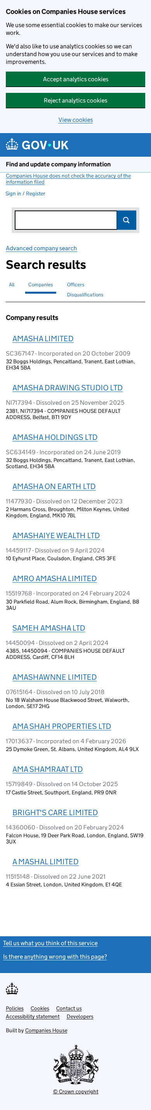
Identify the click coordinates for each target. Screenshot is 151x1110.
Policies (15, 1008)
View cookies (75, 119)
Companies (40, 284)
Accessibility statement (33, 1016)
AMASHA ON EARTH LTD (54, 486)
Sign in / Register (25, 193)
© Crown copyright (75, 1091)
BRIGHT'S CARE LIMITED (55, 812)
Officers (75, 284)
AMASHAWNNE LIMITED (54, 677)
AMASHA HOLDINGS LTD (55, 437)
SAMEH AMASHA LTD (48, 628)
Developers (80, 1016)
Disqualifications (85, 295)
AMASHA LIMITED (43, 338)
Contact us (69, 1008)
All (11, 284)
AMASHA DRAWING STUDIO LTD (67, 387)
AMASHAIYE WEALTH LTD (56, 535)
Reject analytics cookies (75, 100)
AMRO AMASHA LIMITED (54, 578)
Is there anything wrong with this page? (55, 956)
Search (126, 220)
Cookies (40, 1008)
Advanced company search (41, 248)
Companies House (46, 1030)
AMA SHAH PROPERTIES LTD (61, 726)
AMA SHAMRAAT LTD (47, 769)
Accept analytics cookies (75, 79)
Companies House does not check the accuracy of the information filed (68, 178)
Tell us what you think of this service (50, 943)
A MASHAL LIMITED (45, 861)
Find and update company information (58, 164)
